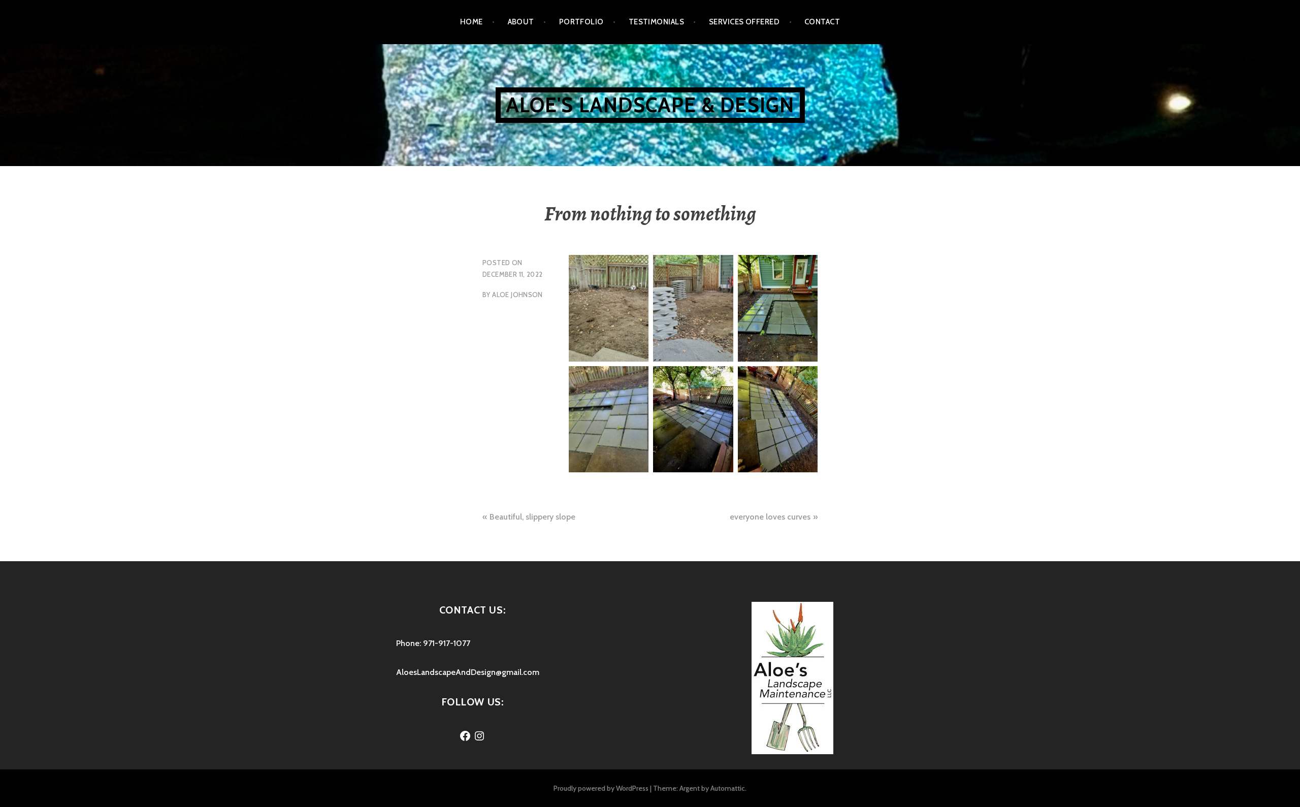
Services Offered (744, 21)
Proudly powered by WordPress (601, 788)
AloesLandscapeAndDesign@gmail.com (467, 672)
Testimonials (656, 21)
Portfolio (581, 21)
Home (471, 21)
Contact (822, 21)
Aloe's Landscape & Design (650, 104)
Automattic (727, 788)
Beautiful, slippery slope (532, 517)
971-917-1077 (446, 643)
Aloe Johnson (517, 294)
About (521, 21)
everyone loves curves (770, 517)
